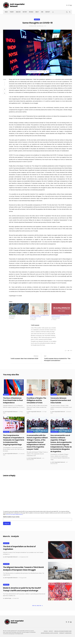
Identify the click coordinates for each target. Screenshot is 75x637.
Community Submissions (65, 633)
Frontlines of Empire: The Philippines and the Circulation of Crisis (36, 400)
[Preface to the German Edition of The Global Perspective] (61, 309)
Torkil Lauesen (33, 71)
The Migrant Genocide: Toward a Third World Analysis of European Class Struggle (23, 568)
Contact (47, 12)
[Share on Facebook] (4, 89)
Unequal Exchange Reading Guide (62, 631)
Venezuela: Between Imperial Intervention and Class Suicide (60, 400)
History (25, 12)
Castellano (54, 431)
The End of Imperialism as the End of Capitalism (19, 547)
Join (42, 12)
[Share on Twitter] (4, 93)
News (6, 12)
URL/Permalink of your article (11, 517)
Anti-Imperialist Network (11, 411)
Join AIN (46, 631)
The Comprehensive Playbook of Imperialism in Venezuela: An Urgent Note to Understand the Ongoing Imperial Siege (13, 440)
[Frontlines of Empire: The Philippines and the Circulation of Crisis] (40, 309)
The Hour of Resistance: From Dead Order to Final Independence (13, 400)
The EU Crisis (12, 315)
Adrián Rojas (8, 598)
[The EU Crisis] (19, 309)
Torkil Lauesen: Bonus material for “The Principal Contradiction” (57, 359)
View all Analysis (36, 605)
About (37, 12)
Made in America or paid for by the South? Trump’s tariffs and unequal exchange (22, 589)
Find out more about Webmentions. (14, 514)
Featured (6, 564)
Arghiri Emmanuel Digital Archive (49, 633)
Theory (12, 12)
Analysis (18, 12)
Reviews (31, 12)
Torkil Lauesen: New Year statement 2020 (24, 358)
